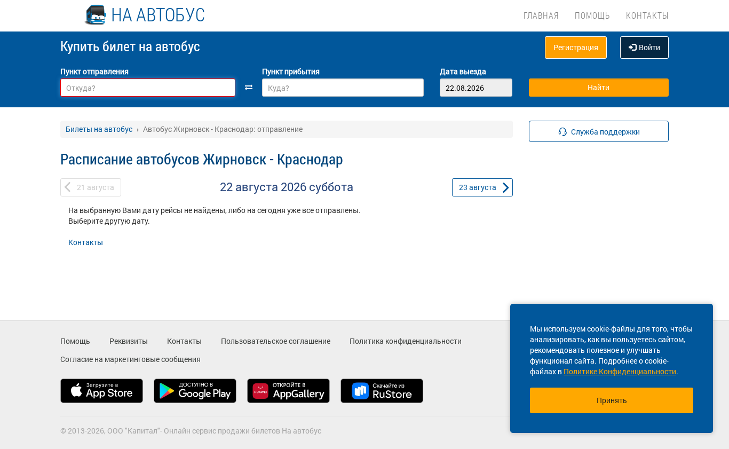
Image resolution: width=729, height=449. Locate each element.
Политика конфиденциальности (406, 341)
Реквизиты (128, 341)
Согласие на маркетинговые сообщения (130, 359)
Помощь (592, 15)
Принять (612, 400)
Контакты (647, 15)
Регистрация (575, 47)
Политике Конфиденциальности (620, 371)
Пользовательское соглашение (275, 341)
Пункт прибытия (291, 71)
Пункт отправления (94, 71)
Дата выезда (463, 71)
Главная (541, 15)
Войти (649, 47)
